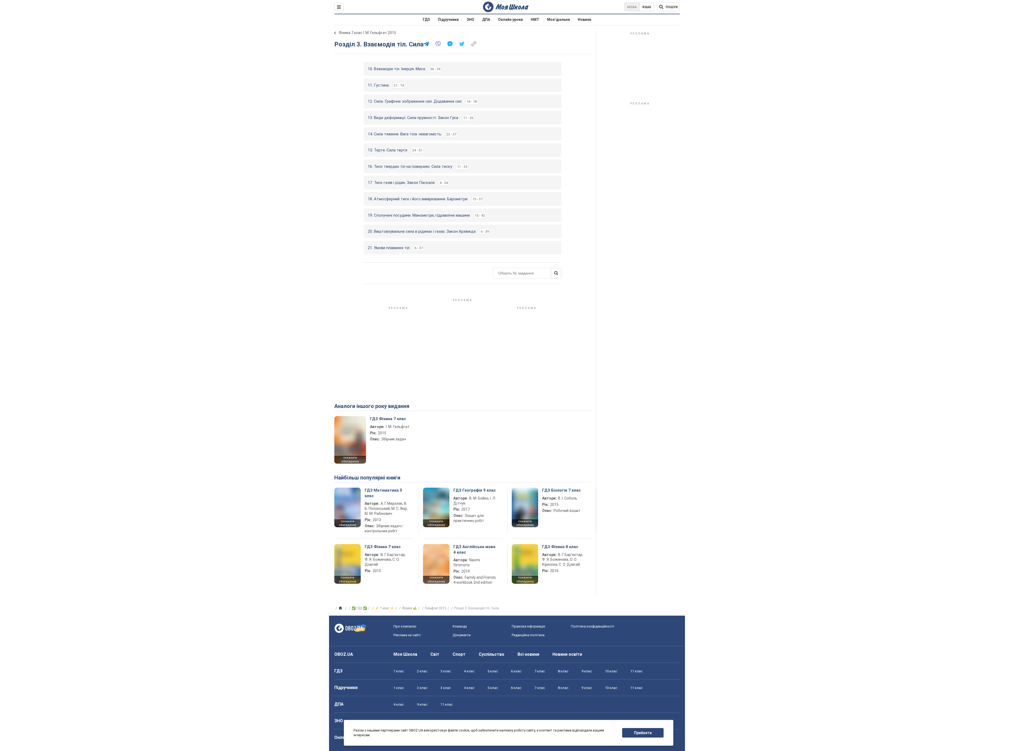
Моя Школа (405, 654)
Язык (646, 7)
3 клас (445, 671)
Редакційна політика (528, 635)
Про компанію (404, 626)
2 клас (422, 671)
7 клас (539, 671)
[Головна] (341, 608)
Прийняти (643, 733)
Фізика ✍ (409, 608)
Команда (460, 626)
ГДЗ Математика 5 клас (383, 493)
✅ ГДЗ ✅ (359, 608)
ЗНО (470, 19)
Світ (434, 654)
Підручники (448, 19)
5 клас (492, 671)
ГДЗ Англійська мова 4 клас (474, 549)
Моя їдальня (558, 19)
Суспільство (491, 654)
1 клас (398, 671)
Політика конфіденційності (592, 626)
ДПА (486, 19)
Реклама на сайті (407, 635)
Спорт (459, 654)
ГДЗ (426, 19)
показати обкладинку (350, 459)
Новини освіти (567, 654)
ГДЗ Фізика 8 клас (560, 546)
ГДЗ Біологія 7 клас (561, 490)
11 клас (636, 671)
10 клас (611, 671)
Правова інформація (528, 626)
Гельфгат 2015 (435, 608)
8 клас (563, 671)
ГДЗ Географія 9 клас (474, 490)
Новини (584, 19)
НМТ (535, 19)
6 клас (516, 671)
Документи (462, 635)
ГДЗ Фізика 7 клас (388, 418)
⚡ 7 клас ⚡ (384, 608)
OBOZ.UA (343, 654)
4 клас (469, 671)
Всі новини (528, 654)
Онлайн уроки (510, 19)
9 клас (586, 671)
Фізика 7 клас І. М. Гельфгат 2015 (367, 33)
